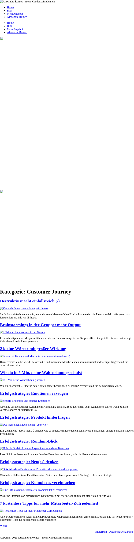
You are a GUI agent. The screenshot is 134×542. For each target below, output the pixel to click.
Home (10, 7)
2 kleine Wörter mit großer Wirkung (33, 348)
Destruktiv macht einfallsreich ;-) (30, 301)
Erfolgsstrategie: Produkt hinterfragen (35, 417)
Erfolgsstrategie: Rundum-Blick (28, 441)
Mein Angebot (15, 13)
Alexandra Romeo (17, 16)
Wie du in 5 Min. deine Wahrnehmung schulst (41, 372)
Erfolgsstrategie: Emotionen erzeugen (34, 393)
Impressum (101, 531)
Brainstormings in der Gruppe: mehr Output (40, 324)
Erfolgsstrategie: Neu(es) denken (29, 461)
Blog (9, 10)
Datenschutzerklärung (121, 531)
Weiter (5, 525)
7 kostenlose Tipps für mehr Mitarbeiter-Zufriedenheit (49, 503)
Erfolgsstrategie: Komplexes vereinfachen (37, 482)
